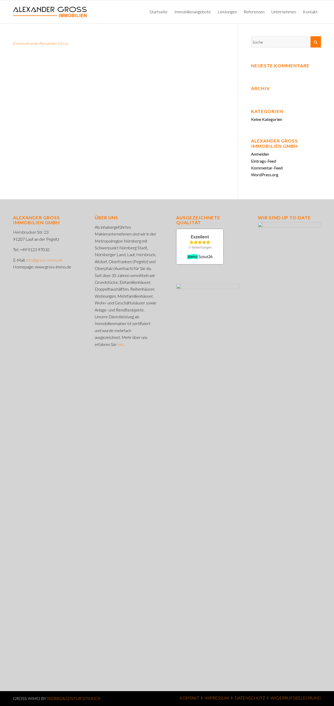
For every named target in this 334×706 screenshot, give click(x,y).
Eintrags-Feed (263, 160)
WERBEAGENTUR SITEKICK (74, 698)
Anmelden (260, 153)
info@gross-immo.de (44, 259)
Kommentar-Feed (267, 167)
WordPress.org (264, 174)
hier (120, 344)
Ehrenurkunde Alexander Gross (41, 43)
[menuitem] (158, 11)
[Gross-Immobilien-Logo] (50, 11)
